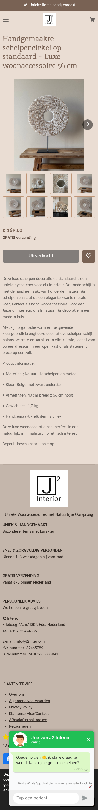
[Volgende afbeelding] (87, 124)
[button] (13, 184)
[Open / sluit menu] (5, 20)
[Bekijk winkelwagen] (92, 20)
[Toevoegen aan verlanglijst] (88, 256)
